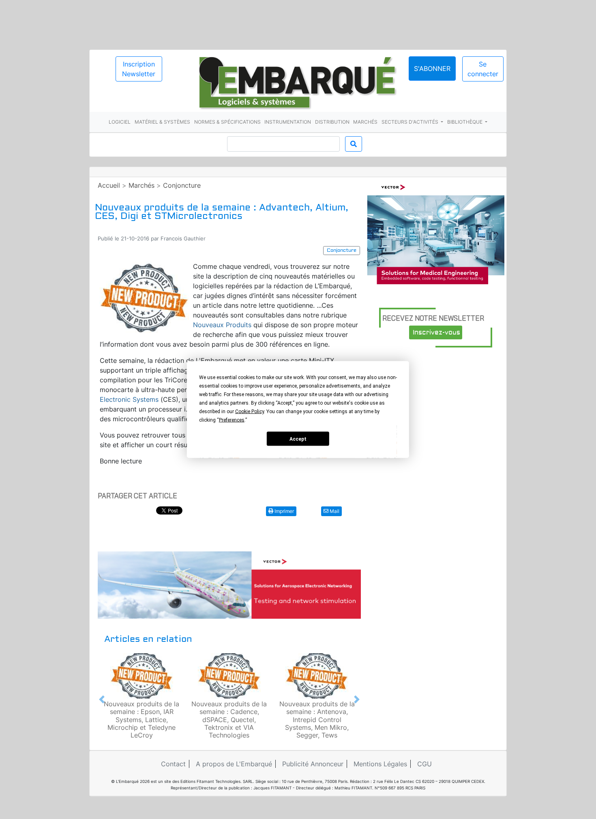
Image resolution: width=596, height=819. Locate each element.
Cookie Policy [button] (249, 411)
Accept (298, 439)
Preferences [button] (231, 420)
